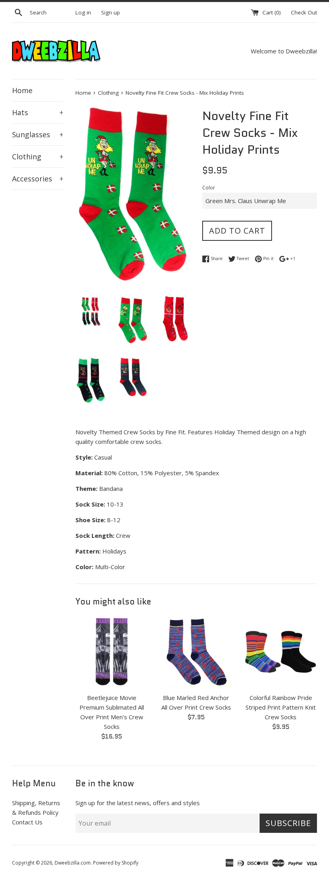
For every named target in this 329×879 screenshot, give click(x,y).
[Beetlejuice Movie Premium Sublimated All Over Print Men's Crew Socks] (111, 652)
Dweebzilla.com (73, 862)
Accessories (37, 178)
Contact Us (27, 822)
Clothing (37, 156)
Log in (83, 12)
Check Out (304, 12)
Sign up (110, 12)
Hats (37, 112)
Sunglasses (37, 134)
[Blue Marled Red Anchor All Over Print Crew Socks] (196, 652)
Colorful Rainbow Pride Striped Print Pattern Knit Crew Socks (281, 707)
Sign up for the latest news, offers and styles (137, 803)
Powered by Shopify (115, 862)
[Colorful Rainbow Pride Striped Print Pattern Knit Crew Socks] (280, 652)
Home (22, 90)
